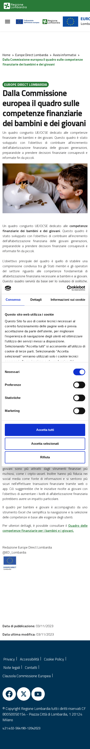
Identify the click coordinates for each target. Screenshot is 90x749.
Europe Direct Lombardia (31, 55)
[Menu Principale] (7, 22)
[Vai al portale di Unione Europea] (29, 21)
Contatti (31, 667)
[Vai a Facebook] (9, 694)
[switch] (79, 385)
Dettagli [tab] (36, 299)
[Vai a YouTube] (38, 694)
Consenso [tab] (13, 299)
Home (6, 55)
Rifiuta (45, 457)
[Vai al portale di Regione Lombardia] (15, 6)
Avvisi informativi (64, 55)
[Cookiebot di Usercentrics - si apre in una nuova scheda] (67, 288)
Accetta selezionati (45, 443)
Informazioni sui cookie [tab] (68, 299)
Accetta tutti (45, 430)
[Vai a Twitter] (23, 694)
